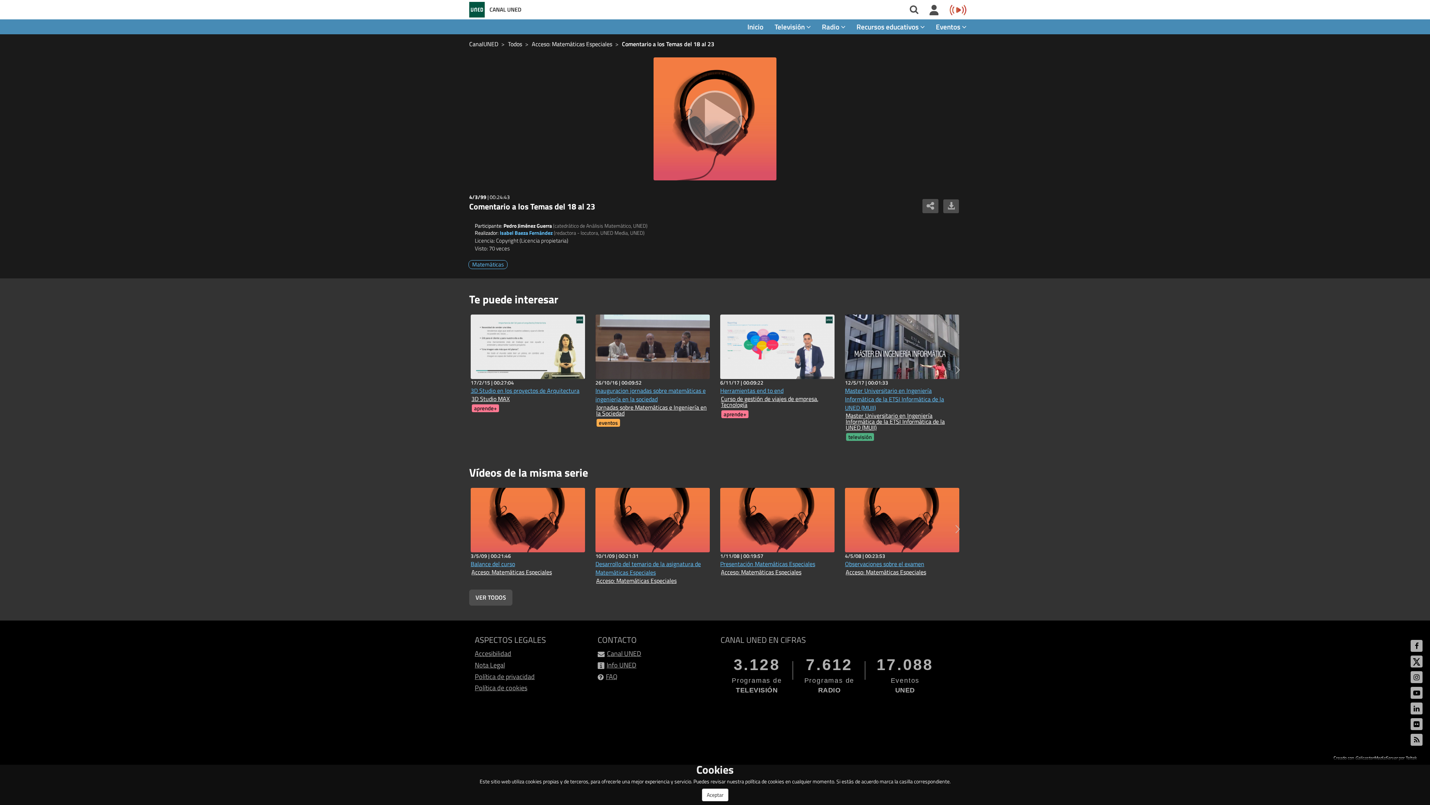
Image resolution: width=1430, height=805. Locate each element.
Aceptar (715, 795)
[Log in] (934, 10)
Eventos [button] (949, 26)
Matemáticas (488, 264)
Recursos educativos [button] (888, 26)
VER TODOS (491, 597)
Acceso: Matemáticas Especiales (572, 44)
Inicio (755, 26)
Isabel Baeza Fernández (526, 233)
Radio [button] (831, 26)
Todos (515, 44)
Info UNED (621, 665)
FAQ (611, 677)
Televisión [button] (790, 26)
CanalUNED (483, 44)
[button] (958, 370)
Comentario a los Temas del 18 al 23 (668, 44)
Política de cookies (501, 688)
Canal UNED (624, 653)
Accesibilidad (493, 653)
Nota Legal (490, 665)
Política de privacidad (505, 677)
